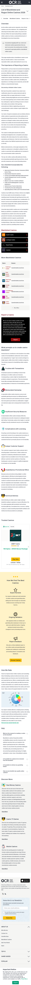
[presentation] (28, 547)
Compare (13, 562)
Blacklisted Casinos (15, 18)
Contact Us (4, 933)
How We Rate (5, 936)
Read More (24, 979)
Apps (2, 945)
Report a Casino (26, 18)
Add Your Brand (5, 942)
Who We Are (4, 930)
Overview (5, 18)
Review (18, 562)
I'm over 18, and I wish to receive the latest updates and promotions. (14, 913)
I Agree (15, 982)
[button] (15, 307)
